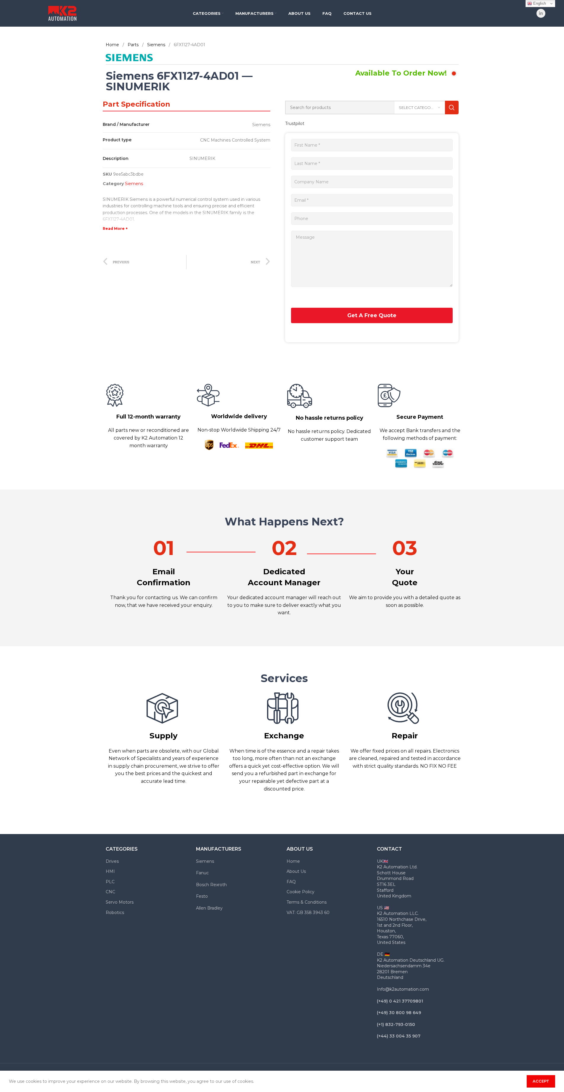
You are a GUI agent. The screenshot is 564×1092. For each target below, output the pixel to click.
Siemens (156, 44)
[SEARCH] (452, 107)
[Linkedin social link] (540, 13)
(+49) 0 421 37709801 (400, 1001)
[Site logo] (62, 13)
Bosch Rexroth (211, 884)
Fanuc (202, 872)
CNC (110, 891)
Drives (112, 861)
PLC (110, 881)
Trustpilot (294, 123)
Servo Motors (120, 902)
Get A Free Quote (371, 315)
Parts (134, 44)
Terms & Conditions (307, 902)
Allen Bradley (209, 908)
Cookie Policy (300, 891)
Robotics (115, 912)
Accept (541, 1081)
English (539, 3)
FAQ (291, 881)
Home (113, 44)
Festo (202, 896)
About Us (296, 871)
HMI (110, 871)
